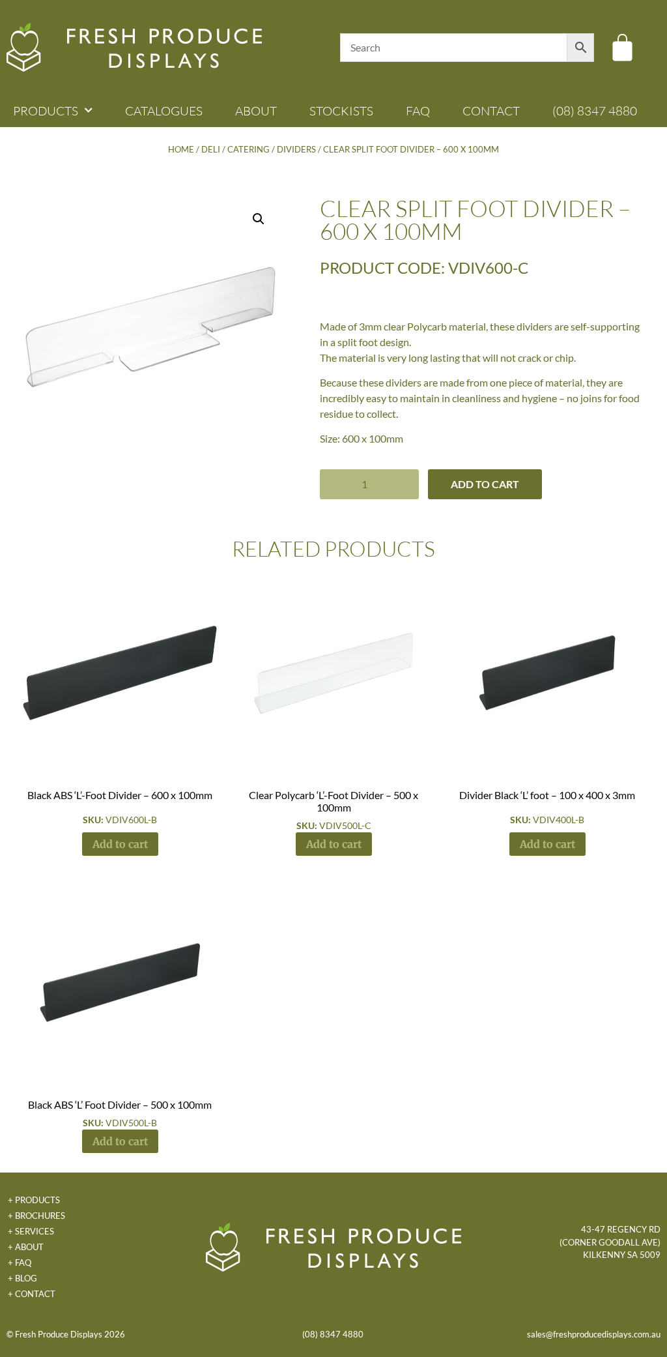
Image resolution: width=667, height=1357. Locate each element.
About (256, 111)
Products (45, 111)
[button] (258, 219)
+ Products (34, 1200)
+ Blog (22, 1278)
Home (181, 149)
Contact (491, 111)
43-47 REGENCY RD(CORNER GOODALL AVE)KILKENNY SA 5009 (610, 1241)
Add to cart (485, 484)
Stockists (341, 111)
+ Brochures (36, 1215)
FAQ (418, 111)
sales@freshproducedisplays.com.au (593, 1334)
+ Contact (31, 1294)
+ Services (31, 1231)
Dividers (296, 149)
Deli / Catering (235, 149)
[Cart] (622, 47)
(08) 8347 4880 (594, 111)
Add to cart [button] (120, 844)
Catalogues (164, 111)
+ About (26, 1247)
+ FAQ (19, 1262)
